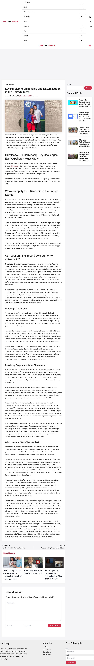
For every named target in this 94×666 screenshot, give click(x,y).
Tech (25, 31)
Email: (67, 655)
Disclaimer (47, 655)
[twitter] (91, 21)
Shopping (27, 26)
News (25, 21)
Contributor (47, 652)
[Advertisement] (47, 63)
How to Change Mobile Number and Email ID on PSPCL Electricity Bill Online (85, 117)
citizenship (14, 166)
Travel (26, 36)
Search (69, 84)
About (47, 647)
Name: (67, 649)
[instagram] (91, 26)
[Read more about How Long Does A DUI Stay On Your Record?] (33, 562)
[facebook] (90, 17)
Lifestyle (27, 17)
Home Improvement (30, 12)
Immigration (35, 96)
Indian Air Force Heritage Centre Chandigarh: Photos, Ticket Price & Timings (84, 157)
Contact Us (47, 649)
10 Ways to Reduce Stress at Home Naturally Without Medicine (84, 143)
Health (26, 7)
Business (27, 2)
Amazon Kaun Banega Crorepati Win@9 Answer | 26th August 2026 (85, 103)
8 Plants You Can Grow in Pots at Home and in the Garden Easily (84, 130)
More (25, 40)
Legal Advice (9, 84)
